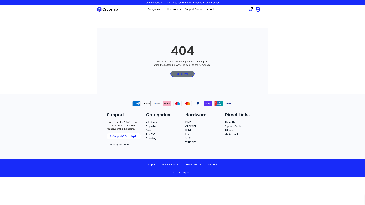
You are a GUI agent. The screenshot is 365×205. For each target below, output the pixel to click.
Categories (153, 9)
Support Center (194, 9)
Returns (212, 164)
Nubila (188, 130)
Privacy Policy (170, 164)
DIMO (188, 122)
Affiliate (229, 130)
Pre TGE (150, 134)
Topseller (151, 126)
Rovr (187, 134)
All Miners (151, 122)
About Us (212, 9)
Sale (148, 130)
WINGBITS (190, 142)
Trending (151, 138)
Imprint (152, 164)
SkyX (188, 138)
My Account (231, 134)
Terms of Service (192, 164)
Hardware (172, 9)
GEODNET (190, 126)
